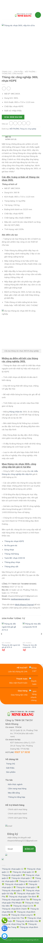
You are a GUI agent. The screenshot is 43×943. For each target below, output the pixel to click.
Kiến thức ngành (15, 784)
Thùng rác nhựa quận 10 (23, 872)
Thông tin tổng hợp (16, 797)
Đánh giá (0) (10, 139)
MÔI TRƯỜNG (30, 72)
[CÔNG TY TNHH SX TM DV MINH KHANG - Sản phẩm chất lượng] (23, 15)
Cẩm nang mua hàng (17, 788)
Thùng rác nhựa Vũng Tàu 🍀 (15, 924)
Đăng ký (29, 849)
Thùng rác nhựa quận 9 (12, 875)
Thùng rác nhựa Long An (22, 915)
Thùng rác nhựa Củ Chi (23, 906)
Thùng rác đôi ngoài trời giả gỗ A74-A (11, 646)
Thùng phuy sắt (11, 566)
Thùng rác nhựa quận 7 (21, 878)
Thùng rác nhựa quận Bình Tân (15, 899)
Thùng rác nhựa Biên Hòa (27, 921)
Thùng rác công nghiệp (12, 73)
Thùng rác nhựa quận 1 (12, 890)
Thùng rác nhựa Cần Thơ (13, 918)
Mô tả (8, 137)
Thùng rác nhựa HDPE (14, 541)
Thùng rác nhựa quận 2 (26, 887)
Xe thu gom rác (11, 545)
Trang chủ (6, 72)
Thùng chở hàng (11, 554)
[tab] (21, 137)
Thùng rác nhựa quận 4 (15, 884)
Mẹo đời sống (14, 793)
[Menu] (7, 15)
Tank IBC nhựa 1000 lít (14, 558)
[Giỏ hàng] (38, 15)
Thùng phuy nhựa (12, 562)
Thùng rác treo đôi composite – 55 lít (30, 646)
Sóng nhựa (9, 549)
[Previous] (1, 638)
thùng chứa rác (15, 411)
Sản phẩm (18, 72)
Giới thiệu (10, 768)
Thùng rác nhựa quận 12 (12, 869)
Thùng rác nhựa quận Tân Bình (22, 896)
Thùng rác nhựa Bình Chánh (14, 909)
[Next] (41, 638)
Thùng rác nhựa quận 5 (29, 881)
